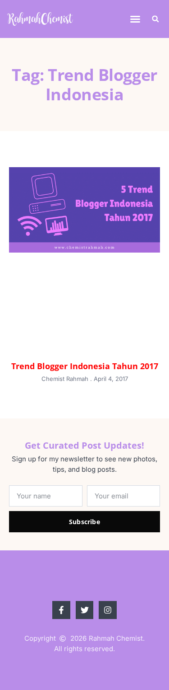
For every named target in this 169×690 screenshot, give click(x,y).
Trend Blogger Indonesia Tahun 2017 (84, 366)
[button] (135, 19)
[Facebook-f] (61, 610)
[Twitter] (85, 610)
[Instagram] (108, 610)
